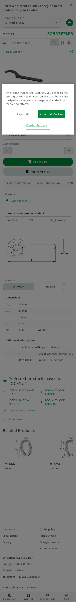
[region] (38, 109)
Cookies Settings (36, 125)
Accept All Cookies (51, 114)
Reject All (23, 114)
